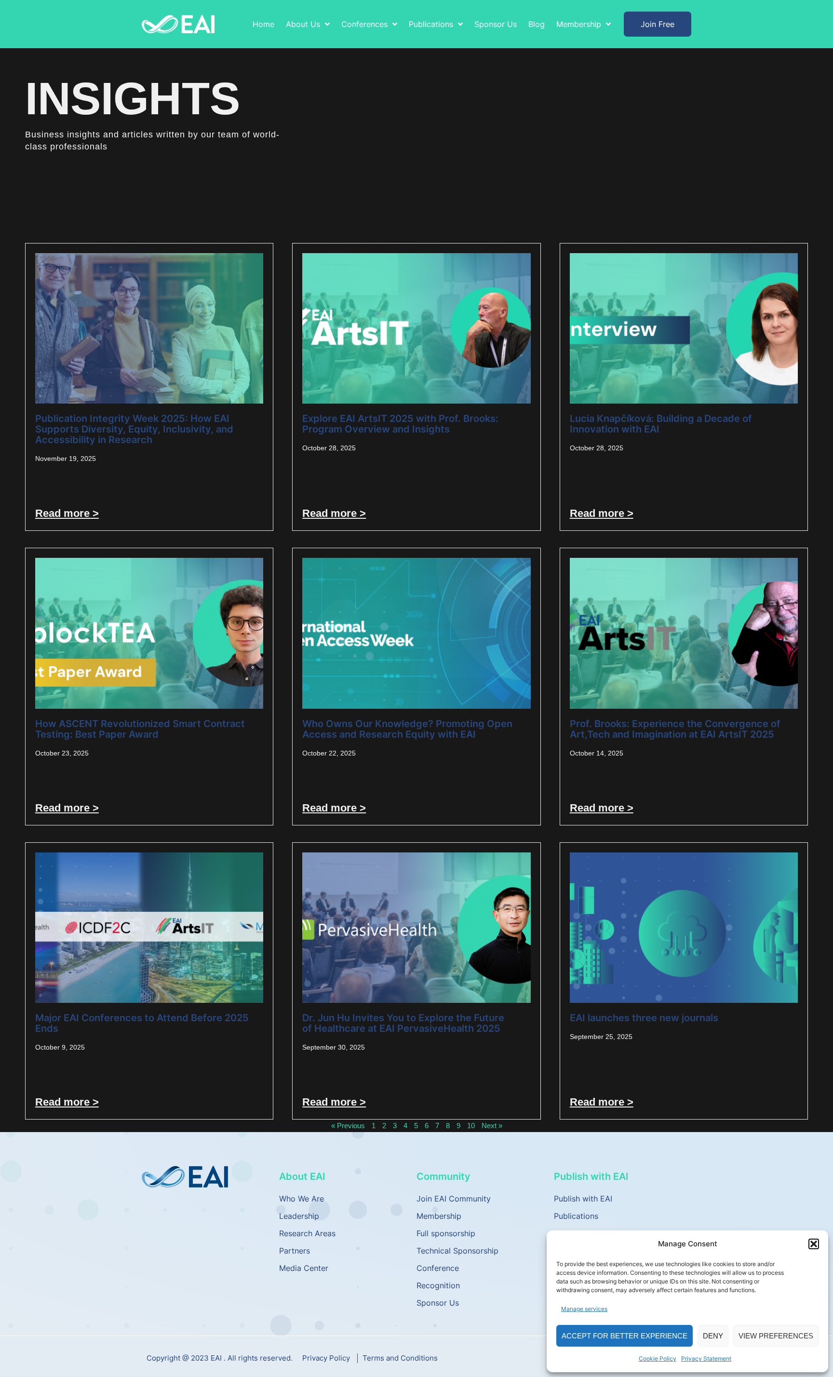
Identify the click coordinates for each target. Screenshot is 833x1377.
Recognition (438, 1285)
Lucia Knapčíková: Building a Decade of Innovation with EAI (661, 424)
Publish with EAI (583, 1198)
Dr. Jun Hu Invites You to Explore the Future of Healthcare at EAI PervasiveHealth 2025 (403, 1023)
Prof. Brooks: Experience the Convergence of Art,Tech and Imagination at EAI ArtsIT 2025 (675, 729)
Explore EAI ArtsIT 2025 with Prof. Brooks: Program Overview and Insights (400, 424)
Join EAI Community (453, 1198)
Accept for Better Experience (624, 1336)
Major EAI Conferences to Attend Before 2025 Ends (142, 1023)
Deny (713, 1336)
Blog (536, 24)
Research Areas (307, 1233)
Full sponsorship (445, 1233)
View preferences (776, 1336)
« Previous (348, 1125)
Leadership (299, 1216)
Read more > (67, 513)
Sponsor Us (495, 24)
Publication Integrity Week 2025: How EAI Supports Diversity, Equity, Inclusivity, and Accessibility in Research (134, 429)
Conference (437, 1268)
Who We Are (301, 1198)
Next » (492, 1125)
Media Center (303, 1268)
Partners (294, 1251)
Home (263, 24)
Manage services (584, 1308)
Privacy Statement (706, 1358)
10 (471, 1125)
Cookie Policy (657, 1358)
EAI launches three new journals (644, 1018)
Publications (576, 1216)
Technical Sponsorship (457, 1251)
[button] (814, 1244)
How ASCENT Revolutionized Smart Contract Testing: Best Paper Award (140, 729)
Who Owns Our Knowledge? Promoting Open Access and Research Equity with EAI (407, 729)
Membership (438, 1216)
